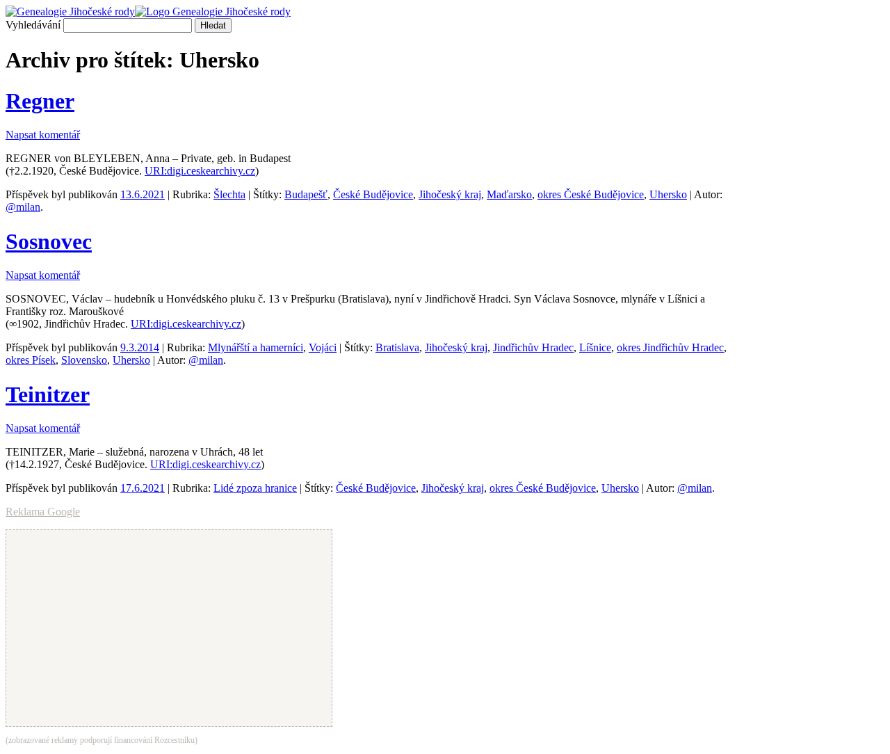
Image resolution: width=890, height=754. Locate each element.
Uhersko (668, 194)
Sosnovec (49, 241)
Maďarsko (509, 194)
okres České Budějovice (590, 194)
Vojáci (323, 347)
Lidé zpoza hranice (255, 488)
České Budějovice (373, 194)
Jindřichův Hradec (533, 347)
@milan (23, 207)
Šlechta (229, 194)
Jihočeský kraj (450, 194)
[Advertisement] (817, 241)
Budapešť (305, 194)
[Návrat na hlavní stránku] (148, 11)
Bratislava (397, 347)
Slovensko (84, 360)
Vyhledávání (33, 25)
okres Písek (31, 360)
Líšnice (595, 347)
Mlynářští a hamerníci (255, 347)
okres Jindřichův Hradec (670, 347)
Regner (40, 100)
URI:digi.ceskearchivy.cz (200, 171)
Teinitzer (48, 394)
